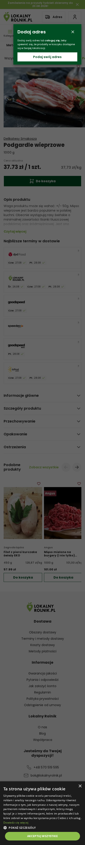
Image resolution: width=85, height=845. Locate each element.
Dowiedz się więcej (15, 822)
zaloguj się (52, 40)
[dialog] (42, 813)
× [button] (80, 786)
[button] (42, 827)
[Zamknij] (72, 31)
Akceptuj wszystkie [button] (42, 836)
